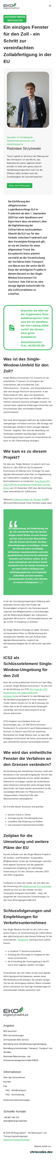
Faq (5, 1086)
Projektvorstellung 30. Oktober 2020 (29, 499)
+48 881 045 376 (11, 1117)
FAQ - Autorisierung (15, 1094)
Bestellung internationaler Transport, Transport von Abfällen (27, 1050)
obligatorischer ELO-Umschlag (36, 886)
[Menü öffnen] (50, 5)
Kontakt (7, 1081)
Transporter (23, 940)
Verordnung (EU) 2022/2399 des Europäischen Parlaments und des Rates (26, 484)
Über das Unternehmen (14, 1077)
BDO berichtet (10, 1031)
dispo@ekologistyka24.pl (15, 1121)
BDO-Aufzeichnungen (13, 1035)
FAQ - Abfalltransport (16, 1090)
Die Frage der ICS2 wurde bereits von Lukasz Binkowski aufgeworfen (25, 692)
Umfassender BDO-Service (16, 1039)
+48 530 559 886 (36, 345)
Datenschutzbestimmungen (16, 1100)
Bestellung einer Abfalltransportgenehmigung (24, 1044)
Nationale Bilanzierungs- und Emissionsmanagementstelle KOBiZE (20, 1058)
